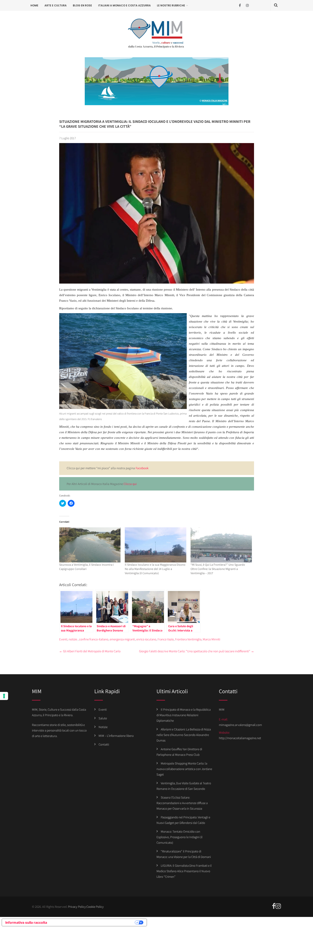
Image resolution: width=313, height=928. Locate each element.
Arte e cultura (56, 5)
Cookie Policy (95, 907)
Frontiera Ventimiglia (188, 639)
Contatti (104, 744)
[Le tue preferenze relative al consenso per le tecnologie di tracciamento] (4, 696)
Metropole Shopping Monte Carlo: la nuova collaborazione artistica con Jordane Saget (184, 768)
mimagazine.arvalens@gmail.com (240, 725)
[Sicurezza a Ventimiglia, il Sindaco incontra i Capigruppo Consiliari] (90, 544)
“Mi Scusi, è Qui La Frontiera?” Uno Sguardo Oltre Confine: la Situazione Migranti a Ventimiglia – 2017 (218, 569)
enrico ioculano (146, 639)
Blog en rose (82, 5)
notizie (73, 639)
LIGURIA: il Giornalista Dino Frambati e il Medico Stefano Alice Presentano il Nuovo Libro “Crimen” (184, 871)
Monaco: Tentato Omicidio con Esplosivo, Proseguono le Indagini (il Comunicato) (179, 837)
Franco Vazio (166, 639)
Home (34, 5)
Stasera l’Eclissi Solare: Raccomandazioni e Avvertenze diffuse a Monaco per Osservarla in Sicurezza (182, 802)
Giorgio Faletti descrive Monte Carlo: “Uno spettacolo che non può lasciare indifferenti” (196, 651)
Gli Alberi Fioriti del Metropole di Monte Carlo (90, 651)
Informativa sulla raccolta (26, 922)
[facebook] (240, 5)
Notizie (103, 727)
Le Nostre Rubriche (171, 5)
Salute (103, 718)
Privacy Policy (77, 907)
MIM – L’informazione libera (116, 736)
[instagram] (247, 5)
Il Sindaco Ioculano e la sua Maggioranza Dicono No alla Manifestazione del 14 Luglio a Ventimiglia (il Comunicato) (155, 569)
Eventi (63, 639)
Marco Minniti (211, 639)
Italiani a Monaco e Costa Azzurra (124, 5)
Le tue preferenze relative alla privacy (93, 922)
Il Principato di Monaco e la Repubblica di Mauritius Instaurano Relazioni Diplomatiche (183, 715)
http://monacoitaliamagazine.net (240, 738)
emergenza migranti (122, 639)
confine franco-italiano (93, 639)
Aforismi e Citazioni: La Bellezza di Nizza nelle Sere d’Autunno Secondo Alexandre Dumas (183, 734)
